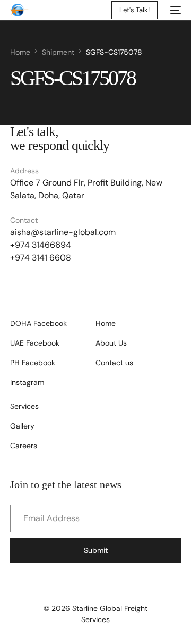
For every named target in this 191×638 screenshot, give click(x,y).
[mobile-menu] (174, 10)
